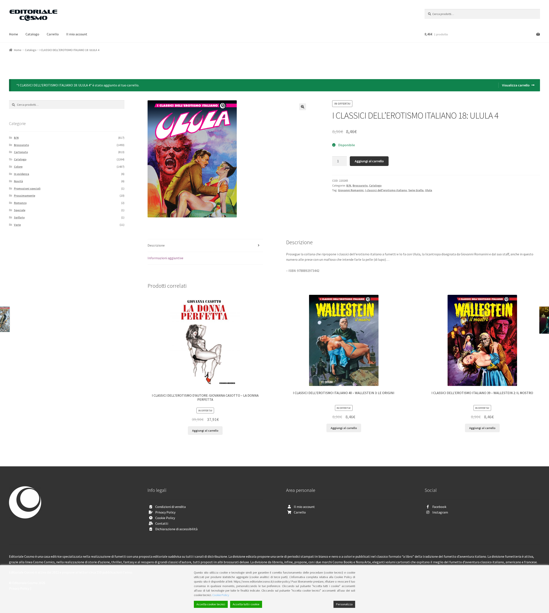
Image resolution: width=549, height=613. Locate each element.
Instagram (440, 512)
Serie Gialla (416, 190)
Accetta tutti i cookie (246, 604)
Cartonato (21, 152)
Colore (18, 167)
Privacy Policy (165, 512)
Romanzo (20, 203)
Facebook (439, 507)
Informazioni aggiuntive (165, 258)
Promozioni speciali (27, 188)
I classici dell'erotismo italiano (386, 190)
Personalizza (344, 604)
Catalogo (32, 34)
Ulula (428, 190)
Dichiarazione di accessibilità (176, 529)
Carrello (53, 34)
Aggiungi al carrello (369, 161)
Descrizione (156, 245)
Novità (18, 181)
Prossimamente (24, 195)
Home (13, 34)
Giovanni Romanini (350, 190)
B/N (348, 185)
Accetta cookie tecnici (210, 604)
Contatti (161, 523)
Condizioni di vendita (170, 507)
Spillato (19, 217)
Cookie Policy (165, 518)
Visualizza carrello (516, 85)
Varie (17, 225)
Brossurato (360, 185)
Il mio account (76, 34)
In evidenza (21, 174)
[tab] (205, 245)
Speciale (19, 210)
